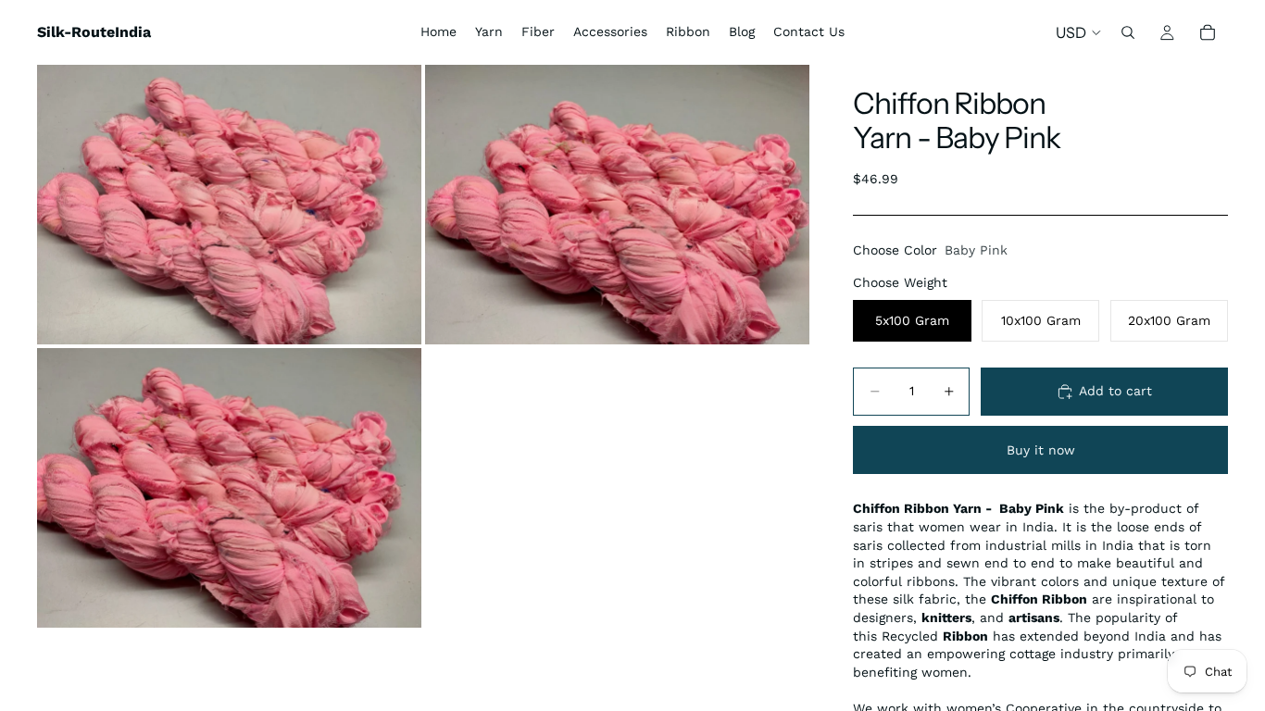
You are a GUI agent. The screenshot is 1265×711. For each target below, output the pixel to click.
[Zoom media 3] (229, 488)
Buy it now (1041, 450)
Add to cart (1115, 390)
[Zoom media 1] (229, 204)
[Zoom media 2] (617, 204)
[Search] (1128, 32)
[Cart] (1207, 32)
